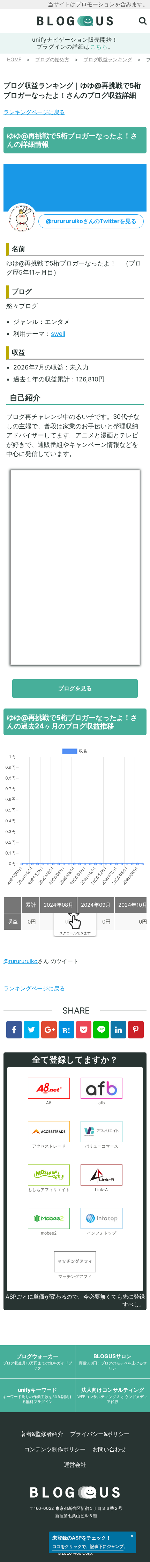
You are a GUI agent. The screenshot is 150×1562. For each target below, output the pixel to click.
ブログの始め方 (52, 59)
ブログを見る (75, 688)
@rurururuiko (20, 961)
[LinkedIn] (118, 1029)
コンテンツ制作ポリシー (54, 1449)
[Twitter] (31, 1029)
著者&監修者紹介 (42, 1433)
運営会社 (75, 1464)
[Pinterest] (136, 1029)
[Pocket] (84, 1029)
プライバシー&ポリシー (99, 1433)
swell (58, 333)
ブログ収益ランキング (107, 59)
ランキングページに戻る (34, 112)
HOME (14, 59)
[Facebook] (14, 1029)
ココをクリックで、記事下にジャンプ (87, 1546)
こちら (99, 46)
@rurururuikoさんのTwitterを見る (91, 220)
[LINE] (101, 1029)
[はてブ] (66, 1029)
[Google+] (49, 1029)
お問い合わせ (109, 1449)
